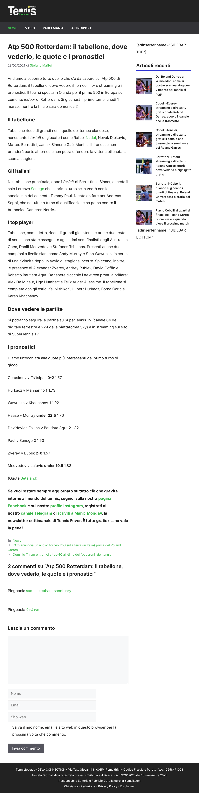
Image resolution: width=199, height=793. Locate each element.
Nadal (91, 137)
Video (30, 28)
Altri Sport (81, 28)
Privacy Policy (107, 786)
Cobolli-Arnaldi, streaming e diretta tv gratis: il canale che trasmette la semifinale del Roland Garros (172, 138)
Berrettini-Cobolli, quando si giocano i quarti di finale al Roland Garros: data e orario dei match (173, 192)
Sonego (37, 189)
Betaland (28, 478)
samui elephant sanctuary (48, 591)
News (12, 28)
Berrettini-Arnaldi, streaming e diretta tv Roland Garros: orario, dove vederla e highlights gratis (173, 165)
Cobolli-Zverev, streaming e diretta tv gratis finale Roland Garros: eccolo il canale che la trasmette (172, 112)
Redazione (88, 786)
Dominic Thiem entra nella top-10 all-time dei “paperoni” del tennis (62, 554)
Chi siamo (71, 786)
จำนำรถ (32, 609)
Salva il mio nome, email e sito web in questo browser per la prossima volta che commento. (64, 731)
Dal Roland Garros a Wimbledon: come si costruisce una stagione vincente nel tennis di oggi (173, 85)
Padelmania (53, 28)
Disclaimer (127, 786)
